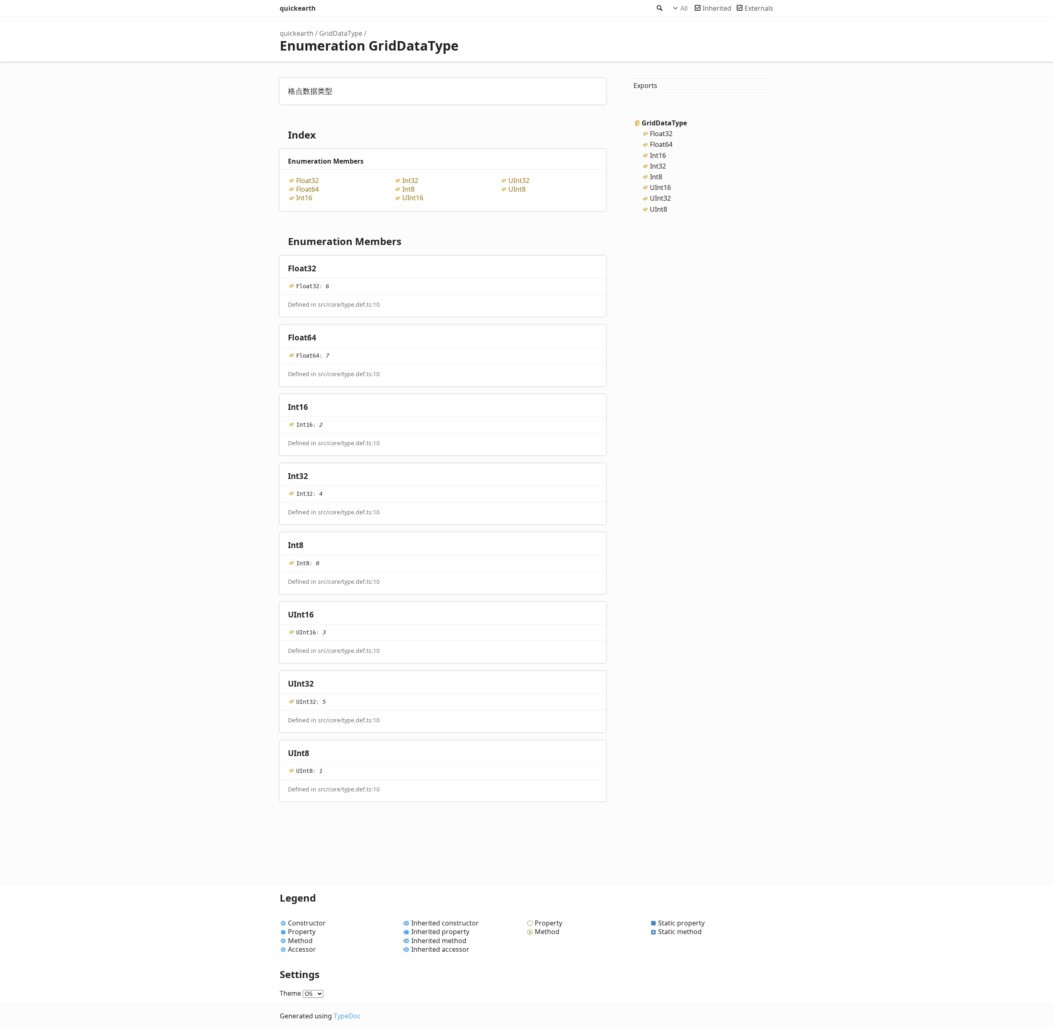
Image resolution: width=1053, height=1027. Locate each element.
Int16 (304, 198)
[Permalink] (324, 269)
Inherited (717, 8)
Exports (645, 85)
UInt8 (517, 189)
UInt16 (412, 198)
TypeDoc (347, 1015)
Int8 (408, 189)
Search (659, 8)
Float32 (307, 180)
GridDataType (340, 33)
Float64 (307, 189)
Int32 (410, 180)
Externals (759, 8)
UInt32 (518, 180)
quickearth (298, 8)
